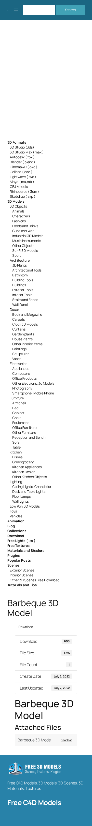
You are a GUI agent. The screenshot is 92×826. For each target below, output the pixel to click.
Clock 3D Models (25, 324)
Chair (16, 417)
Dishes (17, 457)
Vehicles (16, 516)
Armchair (19, 403)
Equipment (20, 422)
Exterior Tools (22, 289)
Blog (11, 526)
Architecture (20, 260)
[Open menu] (16, 10)
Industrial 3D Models (27, 235)
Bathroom (20, 275)
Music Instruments (26, 240)
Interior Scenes (21, 575)
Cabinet (18, 412)
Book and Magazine (27, 314)
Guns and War (23, 230)
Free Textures (18, 545)
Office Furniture (24, 427)
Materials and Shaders (25, 550)
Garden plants (23, 334)
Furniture (17, 398)
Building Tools (22, 280)
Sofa (16, 442)
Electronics (18, 363)
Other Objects (23, 245)
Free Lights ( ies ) (21, 540)
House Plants (22, 339)
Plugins (13, 555)
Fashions (19, 221)
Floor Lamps (21, 496)
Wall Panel (20, 304)
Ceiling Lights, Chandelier (31, 486)
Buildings (19, 285)
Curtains (19, 329)
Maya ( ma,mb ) (22, 181)
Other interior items (27, 344)
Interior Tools (22, 294)
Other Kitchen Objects (29, 476)
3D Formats (16, 142)
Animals (18, 211)
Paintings (19, 348)
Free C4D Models (34, 802)
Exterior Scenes (22, 570)
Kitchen (16, 452)
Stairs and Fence (25, 299)
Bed (15, 407)
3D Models (16, 201)
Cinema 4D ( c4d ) (23, 167)
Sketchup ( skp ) (22, 196)
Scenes (13, 565)
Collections (16, 530)
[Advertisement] (46, 83)
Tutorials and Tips (22, 585)
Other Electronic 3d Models (33, 383)
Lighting (16, 481)
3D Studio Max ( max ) (27, 152)
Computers (21, 373)
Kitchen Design (23, 471)
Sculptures (20, 353)
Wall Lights (20, 501)
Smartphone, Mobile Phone (33, 393)
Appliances (20, 368)
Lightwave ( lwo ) (23, 176)
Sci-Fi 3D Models (25, 250)
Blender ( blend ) (22, 162)
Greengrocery (23, 462)
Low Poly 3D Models (25, 506)
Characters (21, 216)
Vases (16, 358)
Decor (14, 309)
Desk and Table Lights (28, 491)
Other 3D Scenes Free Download (34, 580)
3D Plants (19, 265)
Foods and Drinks (25, 226)
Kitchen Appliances (27, 467)
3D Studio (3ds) (22, 147)
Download (15, 535)
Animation (16, 521)
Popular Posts (19, 560)
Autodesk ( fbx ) (22, 157)
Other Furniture (24, 432)
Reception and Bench (28, 437)
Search (70, 9)
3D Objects (18, 206)
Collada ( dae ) (21, 171)
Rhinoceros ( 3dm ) (24, 191)
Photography (22, 388)
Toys (13, 511)
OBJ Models (19, 186)
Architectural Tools (26, 270)
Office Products (24, 378)
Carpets (18, 319)
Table (16, 447)
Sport (16, 255)
